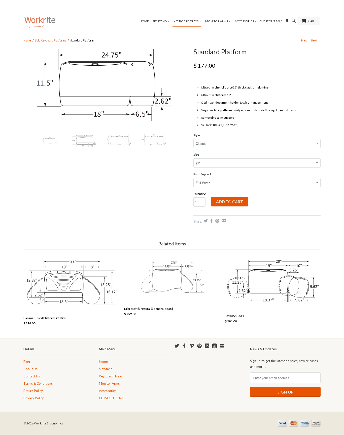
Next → (316, 40)
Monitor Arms (217, 21)
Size (196, 154)
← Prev (302, 40)
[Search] (294, 22)
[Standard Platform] (105, 87)
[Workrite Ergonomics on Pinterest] (199, 345)
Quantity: (199, 194)
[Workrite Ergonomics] (39, 16)
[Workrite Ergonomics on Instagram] (214, 345)
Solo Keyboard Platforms (50, 40)
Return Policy (33, 391)
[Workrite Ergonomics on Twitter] (177, 345)
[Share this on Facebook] (211, 221)
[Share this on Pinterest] (216, 221)
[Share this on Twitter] (205, 221)
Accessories (245, 21)
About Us (30, 369)
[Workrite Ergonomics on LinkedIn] (207, 345)
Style (196, 135)
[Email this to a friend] (223, 221)
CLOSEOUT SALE (271, 21)
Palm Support (202, 174)
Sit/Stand (161, 21)
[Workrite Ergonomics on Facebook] (184, 345)
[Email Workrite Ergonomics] (222, 345)
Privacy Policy (33, 398)
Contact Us (31, 376)
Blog (26, 362)
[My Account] (287, 22)
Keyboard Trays (187, 21)
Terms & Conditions (38, 383)
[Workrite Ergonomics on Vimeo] (192, 345)
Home (144, 21)
